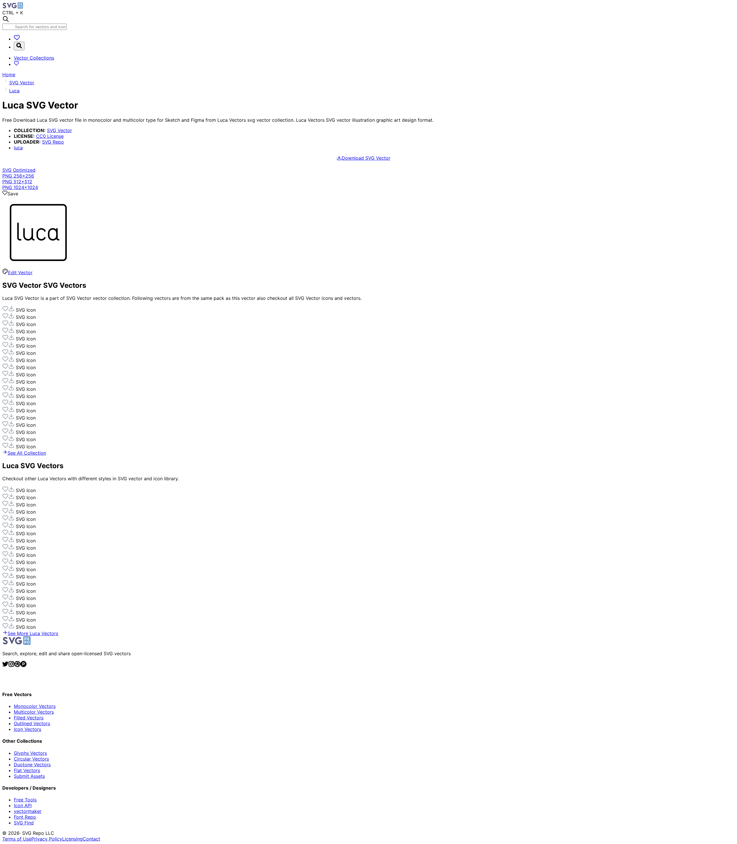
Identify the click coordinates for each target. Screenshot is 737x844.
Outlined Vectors (32, 723)
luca (18, 147)
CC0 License (50, 136)
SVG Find (24, 823)
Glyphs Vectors (30, 753)
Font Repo (25, 817)
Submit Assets (29, 776)
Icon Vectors (27, 729)
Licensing (72, 839)
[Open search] (19, 46)
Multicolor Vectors (34, 712)
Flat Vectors (27, 770)
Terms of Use (16, 839)
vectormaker (27, 811)
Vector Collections (34, 58)
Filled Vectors (28, 718)
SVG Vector (59, 130)
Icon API (23, 805)
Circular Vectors (31, 759)
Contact (91, 839)
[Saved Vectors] (17, 39)
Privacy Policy (46, 839)
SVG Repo (53, 142)
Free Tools (25, 800)
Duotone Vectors (32, 764)
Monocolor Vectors (35, 706)
